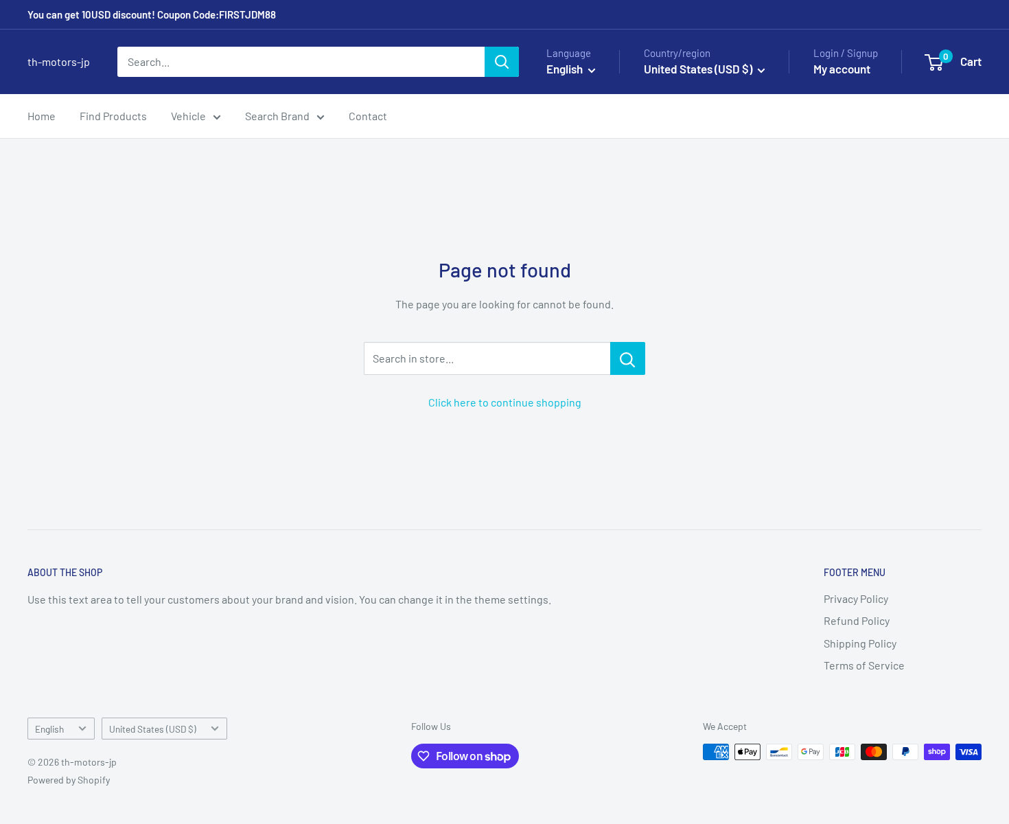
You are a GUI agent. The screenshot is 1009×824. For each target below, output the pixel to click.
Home (41, 115)
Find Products (113, 115)
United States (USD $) (152, 729)
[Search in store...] (627, 358)
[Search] (502, 62)
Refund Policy (857, 620)
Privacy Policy (856, 598)
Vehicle (188, 115)
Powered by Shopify (68, 780)
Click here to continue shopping (504, 402)
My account (841, 69)
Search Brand (277, 115)
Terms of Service (864, 665)
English (49, 729)
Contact (368, 115)
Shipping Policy (860, 643)
